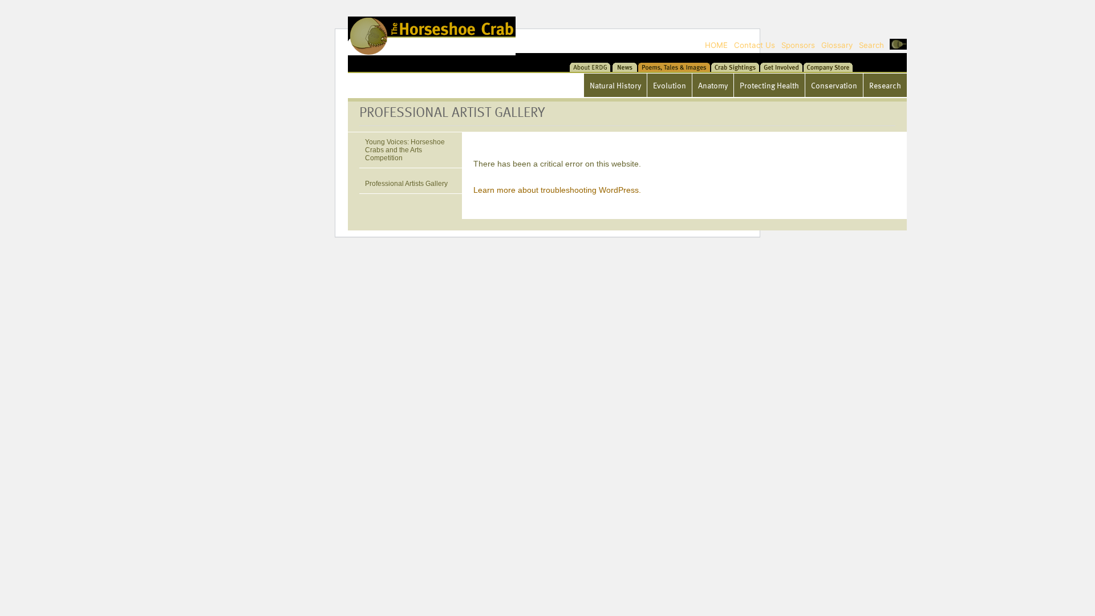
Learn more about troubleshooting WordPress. (557, 189)
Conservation (834, 85)
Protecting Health (769, 85)
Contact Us (754, 45)
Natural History (615, 85)
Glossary (837, 45)
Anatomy (713, 85)
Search (871, 45)
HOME (716, 45)
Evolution (669, 85)
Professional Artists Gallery (406, 184)
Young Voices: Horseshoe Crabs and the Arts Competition (405, 150)
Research (885, 85)
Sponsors (798, 45)
